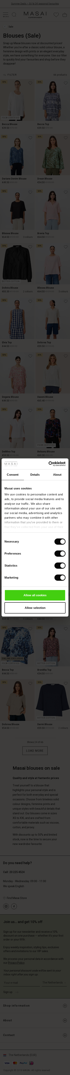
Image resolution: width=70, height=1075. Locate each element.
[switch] (60, 553)
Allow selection (35, 607)
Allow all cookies (35, 595)
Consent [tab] (12, 474)
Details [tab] (35, 474)
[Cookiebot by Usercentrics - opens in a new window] (49, 463)
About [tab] (57, 474)
